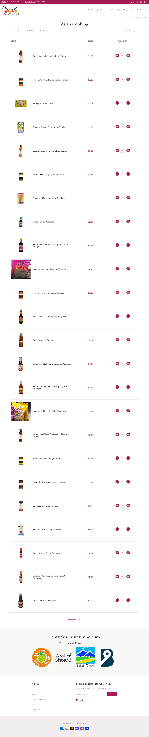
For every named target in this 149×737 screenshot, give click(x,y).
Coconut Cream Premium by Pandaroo (50, 127)
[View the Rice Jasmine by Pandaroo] (21, 103)
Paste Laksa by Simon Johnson (46, 458)
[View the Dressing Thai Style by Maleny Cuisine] (21, 150)
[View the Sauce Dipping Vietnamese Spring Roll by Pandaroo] (21, 387)
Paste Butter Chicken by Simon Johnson (50, 80)
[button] (138, 2)
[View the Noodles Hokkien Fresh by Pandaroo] (21, 411)
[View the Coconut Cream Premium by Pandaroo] (21, 127)
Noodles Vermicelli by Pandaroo (47, 530)
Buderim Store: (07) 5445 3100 (136, 18)
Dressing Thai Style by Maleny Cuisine (50, 151)
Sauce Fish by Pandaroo (43, 222)
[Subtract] (117, 55)
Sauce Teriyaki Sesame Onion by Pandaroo (52, 364)
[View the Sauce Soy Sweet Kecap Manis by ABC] (21, 316)
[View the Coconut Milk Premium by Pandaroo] (21, 198)
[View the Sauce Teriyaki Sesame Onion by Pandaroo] (21, 364)
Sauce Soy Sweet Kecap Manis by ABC (50, 317)
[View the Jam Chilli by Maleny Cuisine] (21, 506)
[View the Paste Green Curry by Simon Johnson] (21, 174)
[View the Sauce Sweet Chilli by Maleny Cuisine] (21, 56)
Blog (33, 704)
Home (12, 31)
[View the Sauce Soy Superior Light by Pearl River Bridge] (21, 245)
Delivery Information (39, 699)
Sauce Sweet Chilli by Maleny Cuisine (49, 56)
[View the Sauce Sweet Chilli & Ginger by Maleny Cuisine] (21, 435)
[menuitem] (131, 2)
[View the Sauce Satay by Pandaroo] (21, 340)
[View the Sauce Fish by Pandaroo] (21, 222)
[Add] (128, 55)
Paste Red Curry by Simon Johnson (48, 293)
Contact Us (35, 709)
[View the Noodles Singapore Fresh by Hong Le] (21, 269)
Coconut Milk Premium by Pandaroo (49, 198)
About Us (35, 694)
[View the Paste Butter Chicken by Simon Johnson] (21, 80)
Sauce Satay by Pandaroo (44, 340)
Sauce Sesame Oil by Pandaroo (46, 553)
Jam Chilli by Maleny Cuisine (46, 506)
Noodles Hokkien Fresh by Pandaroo (49, 411)
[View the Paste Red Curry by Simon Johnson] (21, 293)
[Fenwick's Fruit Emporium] (11, 10)
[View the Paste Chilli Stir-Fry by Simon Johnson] (21, 482)
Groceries (21, 31)
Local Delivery (30, 2)
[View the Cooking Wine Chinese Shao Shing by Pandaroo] (21, 577)
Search (34, 690)
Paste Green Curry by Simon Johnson (49, 174)
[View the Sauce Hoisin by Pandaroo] (21, 600)
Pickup (4, 2)
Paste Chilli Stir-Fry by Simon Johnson (50, 482)
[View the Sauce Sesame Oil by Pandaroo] (21, 553)
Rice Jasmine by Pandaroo (44, 103)
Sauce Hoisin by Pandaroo (44, 601)
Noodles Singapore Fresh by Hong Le (49, 269)
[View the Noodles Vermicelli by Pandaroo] (21, 529)
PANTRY (30, 31)
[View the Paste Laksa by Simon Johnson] (21, 458)
